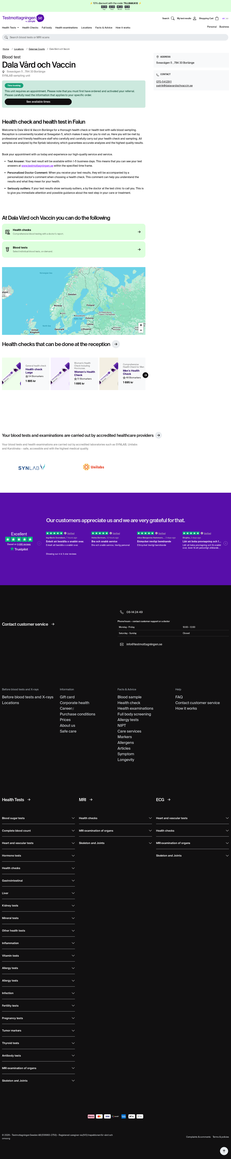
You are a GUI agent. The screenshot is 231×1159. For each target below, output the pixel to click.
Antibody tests (11, 1055)
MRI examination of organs (19, 1068)
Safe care (68, 731)
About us (67, 725)
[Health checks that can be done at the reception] (116, 344)
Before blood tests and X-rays (27, 697)
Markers (125, 737)
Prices (65, 719)
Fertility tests (10, 1005)
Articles (124, 748)
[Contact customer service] (52, 624)
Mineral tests (10, 918)
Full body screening (134, 714)
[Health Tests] (28, 799)
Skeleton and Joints (15, 1080)
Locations (86, 27)
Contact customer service (197, 703)
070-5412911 (163, 81)
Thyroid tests (10, 1043)
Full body (47, 27)
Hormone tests (11, 855)
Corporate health (74, 703)
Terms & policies (221, 1137)
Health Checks (30, 27)
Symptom (126, 754)
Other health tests (13, 930)
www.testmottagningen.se (37, 165)
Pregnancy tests (12, 1018)
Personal (212, 26)
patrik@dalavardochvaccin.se (174, 85)
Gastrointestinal (12, 880)
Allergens (126, 742)
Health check (129, 703)
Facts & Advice (103, 27)
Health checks (11, 868)
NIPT (122, 725)
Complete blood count (16, 830)
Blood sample (130, 697)
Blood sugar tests (13, 818)
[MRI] (91, 799)
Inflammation (10, 943)
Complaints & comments (198, 1137)
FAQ (179, 697)
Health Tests (9, 27)
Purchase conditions (77, 714)
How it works (123, 27)
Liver (5, 893)
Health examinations (66, 27)
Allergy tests (128, 719)
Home (6, 49)
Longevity (126, 759)
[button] (115, 37)
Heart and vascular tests (17, 843)
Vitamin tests (10, 955)
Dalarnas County (37, 49)
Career (66, 708)
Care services (129, 731)
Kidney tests (10, 905)
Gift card (67, 697)
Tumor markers (11, 1030)
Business (224, 26)
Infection (8, 993)
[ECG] (168, 799)
